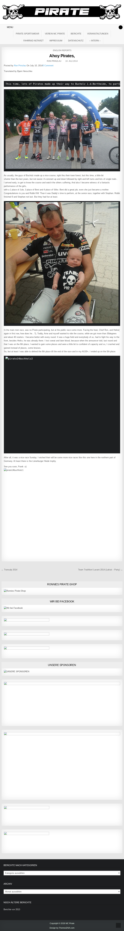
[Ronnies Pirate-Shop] (15, 591)
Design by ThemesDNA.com (62, 928)
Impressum (55, 40)
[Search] (121, 27)
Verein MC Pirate (55, 33)
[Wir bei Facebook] (13, 608)
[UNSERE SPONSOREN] (16, 671)
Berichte (76, 33)
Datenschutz (75, 40)
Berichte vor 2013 (12, 909)
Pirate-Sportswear (27, 33)
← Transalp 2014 (9, 569)
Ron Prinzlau (54, 61)
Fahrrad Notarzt (33, 40)
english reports (62, 50)
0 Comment (48, 65)
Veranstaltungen (97, 33)
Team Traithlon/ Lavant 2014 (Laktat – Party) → (100, 569)
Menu (10, 27)
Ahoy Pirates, (62, 55)
